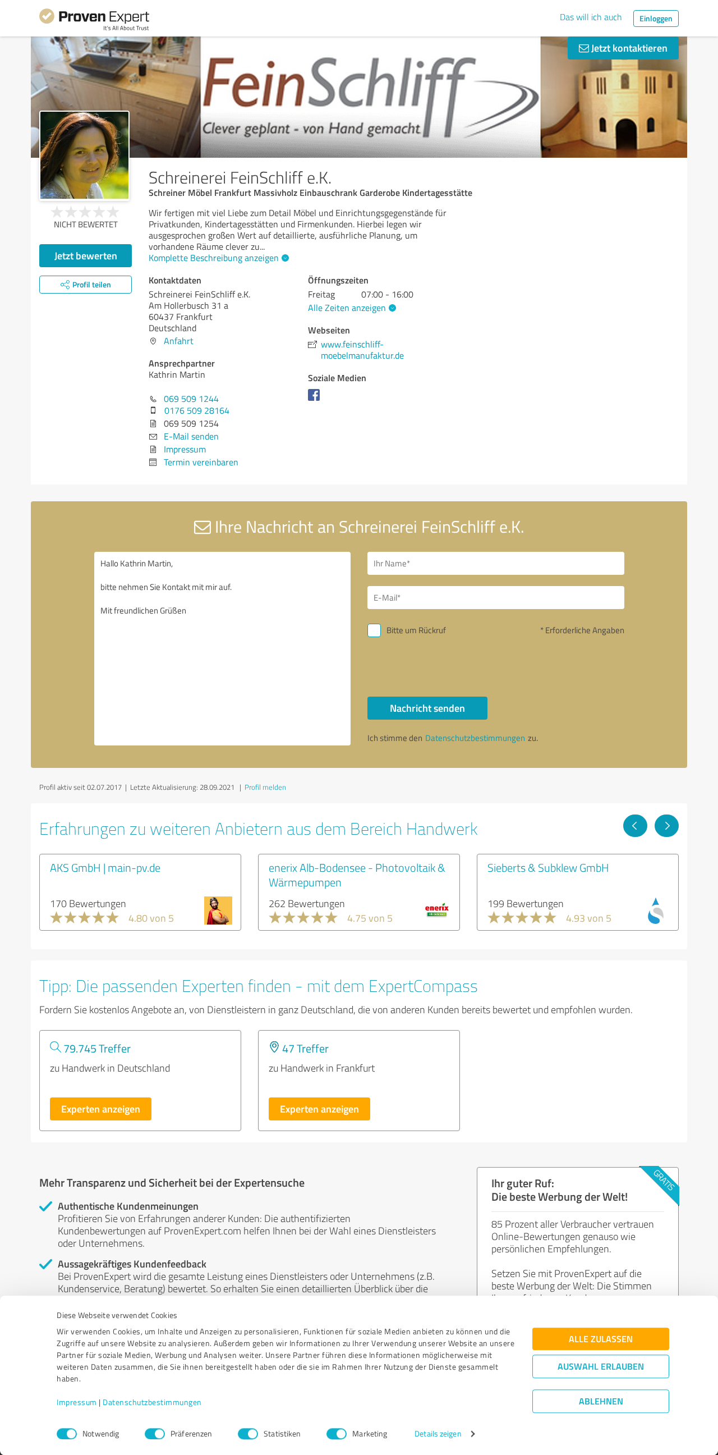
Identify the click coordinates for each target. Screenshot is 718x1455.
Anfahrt (179, 341)
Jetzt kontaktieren (628, 47)
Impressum (77, 1402)
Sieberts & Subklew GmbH (548, 867)
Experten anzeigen (100, 1108)
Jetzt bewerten (85, 255)
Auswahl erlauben (601, 1366)
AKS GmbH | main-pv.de (105, 867)
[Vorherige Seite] (635, 826)
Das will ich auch (591, 17)
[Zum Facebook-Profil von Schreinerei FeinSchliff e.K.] (316, 400)
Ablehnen (601, 1401)
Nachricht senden (427, 708)
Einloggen (656, 18)
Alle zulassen (601, 1339)
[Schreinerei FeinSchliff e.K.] (84, 156)
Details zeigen (438, 1434)
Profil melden (265, 787)
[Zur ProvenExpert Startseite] (94, 21)
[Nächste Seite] (667, 826)
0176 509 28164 (196, 410)
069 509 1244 (191, 398)
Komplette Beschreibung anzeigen (214, 257)
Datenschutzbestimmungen (152, 1402)
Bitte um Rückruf (416, 630)
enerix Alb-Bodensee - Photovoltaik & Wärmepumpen (357, 874)
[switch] (155, 1433)
